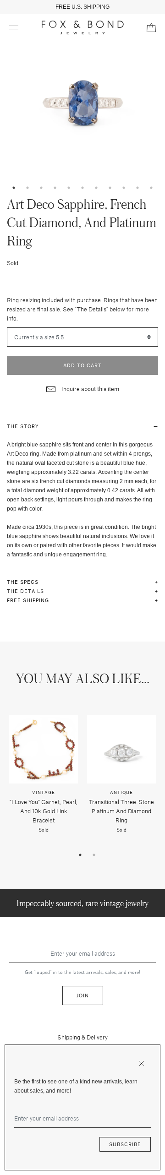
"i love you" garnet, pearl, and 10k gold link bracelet (43, 811)
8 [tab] (110, 187)
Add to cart (82, 365)
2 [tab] (27, 187)
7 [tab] (96, 187)
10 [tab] (137, 187)
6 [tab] (82, 187)
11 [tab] (151, 187)
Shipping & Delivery (82, 1037)
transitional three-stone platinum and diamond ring (121, 811)
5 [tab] (68, 187)
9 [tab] (123, 187)
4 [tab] (55, 187)
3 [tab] (41, 187)
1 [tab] (13, 187)
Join (83, 995)
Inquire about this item (89, 388)
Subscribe (125, 1144)
